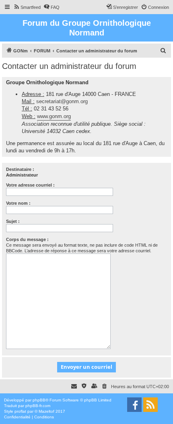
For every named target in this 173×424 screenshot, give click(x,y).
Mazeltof (46, 411)
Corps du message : (27, 239)
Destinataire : (20, 169)
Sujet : (13, 221)
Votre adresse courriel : (30, 185)
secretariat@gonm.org (62, 101)
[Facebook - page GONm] (134, 404)
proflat (20, 411)
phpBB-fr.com (37, 405)
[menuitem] (27, 7)
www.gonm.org (54, 116)
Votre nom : (18, 203)
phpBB (39, 400)
